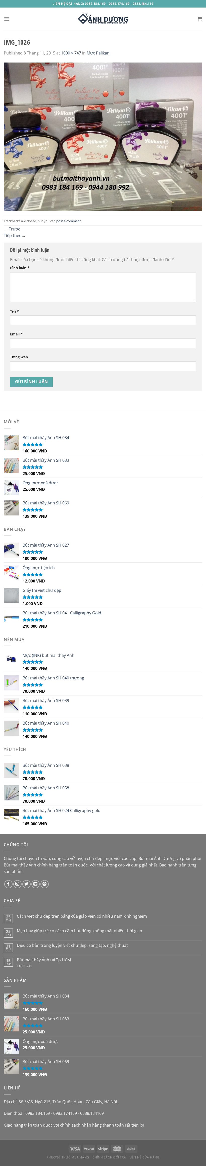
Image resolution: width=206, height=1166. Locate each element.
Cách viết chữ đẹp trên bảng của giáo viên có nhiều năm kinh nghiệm (82, 916)
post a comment (68, 221)
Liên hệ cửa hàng (144, 1157)
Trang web (19, 357)
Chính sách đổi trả (109, 1157)
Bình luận (19, 267)
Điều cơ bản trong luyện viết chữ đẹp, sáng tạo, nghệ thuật (72, 945)
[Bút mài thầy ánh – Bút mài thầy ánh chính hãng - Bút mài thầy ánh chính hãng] (103, 19)
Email (16, 334)
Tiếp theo (15, 235)
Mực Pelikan (98, 53)
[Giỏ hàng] (199, 18)
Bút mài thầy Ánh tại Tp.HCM (44, 960)
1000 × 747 (71, 53)
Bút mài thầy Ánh (20, 865)
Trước (12, 229)
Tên (14, 311)
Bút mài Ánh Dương (157, 858)
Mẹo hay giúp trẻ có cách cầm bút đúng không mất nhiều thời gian (79, 930)
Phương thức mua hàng (68, 1157)
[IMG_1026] (103, 136)
